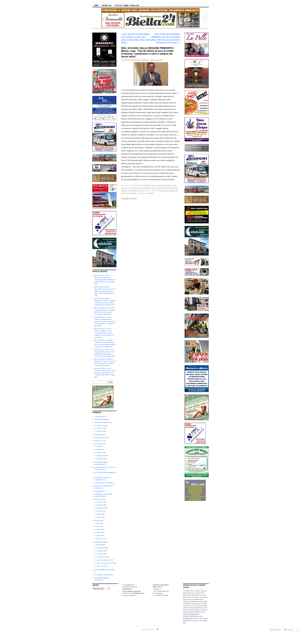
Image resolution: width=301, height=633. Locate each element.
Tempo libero (100, 455)
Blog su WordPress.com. (149, 629)
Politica (175, 188)
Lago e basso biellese (144, 188)
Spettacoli (99, 452)
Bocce (98, 526)
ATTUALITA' (147, 185)
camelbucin (145, 60)
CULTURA (97, 444)
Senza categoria (98, 491)
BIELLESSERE (98, 435)
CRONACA (97, 441)
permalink (150, 193)
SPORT (96, 521)
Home (96, 5)
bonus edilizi (164, 190)
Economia (124, 188)
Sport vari (99, 538)
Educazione (100, 508)
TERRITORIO (132, 190)
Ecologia (99, 502)
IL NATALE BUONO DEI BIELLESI (105, 472)
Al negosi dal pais (99, 416)
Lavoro (153, 188)
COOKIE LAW (106, 5)
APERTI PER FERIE (100, 419)
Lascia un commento (156, 60)
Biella (153, 185)
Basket (98, 523)
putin (123, 193)
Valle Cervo (142, 190)
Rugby (98, 535)
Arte (98, 446)
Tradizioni (99, 458)
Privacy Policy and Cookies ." (191, 614)
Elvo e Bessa (132, 188)
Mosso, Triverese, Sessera (165, 188)
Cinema (99, 449)
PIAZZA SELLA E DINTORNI (103, 483)
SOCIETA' (124, 190)
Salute (98, 514)
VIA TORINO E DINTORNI (102, 575)
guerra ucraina (173, 190)
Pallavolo (99, 532)
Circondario (160, 185)
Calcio (98, 529)
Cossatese (167, 185)
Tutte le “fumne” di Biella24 (127, 5)
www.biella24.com (129, 585)
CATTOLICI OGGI (100, 438)
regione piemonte (131, 193)
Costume (99, 428)
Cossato (173, 185)
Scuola (98, 517)
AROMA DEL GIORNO (101, 422)
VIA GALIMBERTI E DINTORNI (104, 569)
